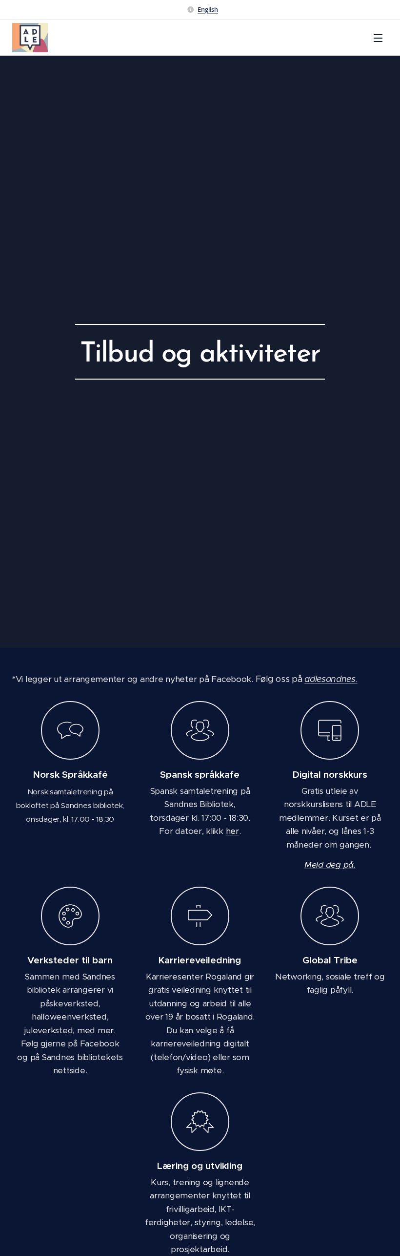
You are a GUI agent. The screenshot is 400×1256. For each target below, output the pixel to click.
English (208, 9)
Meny (378, 37)
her (232, 831)
